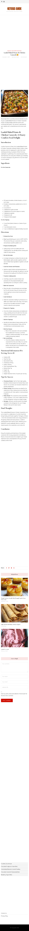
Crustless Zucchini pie (6, 863)
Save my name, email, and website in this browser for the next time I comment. (14, 694)
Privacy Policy (4, 916)
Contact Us (4, 913)
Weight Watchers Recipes (14, 50)
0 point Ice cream (5, 649)
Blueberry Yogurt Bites (6, 874)
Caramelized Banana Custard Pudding (10, 869)
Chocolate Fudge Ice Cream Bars (9, 866)
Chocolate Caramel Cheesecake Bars (10, 872)
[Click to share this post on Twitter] (8, 568)
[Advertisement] (14, 34)
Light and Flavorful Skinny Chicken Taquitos (10, 624)
